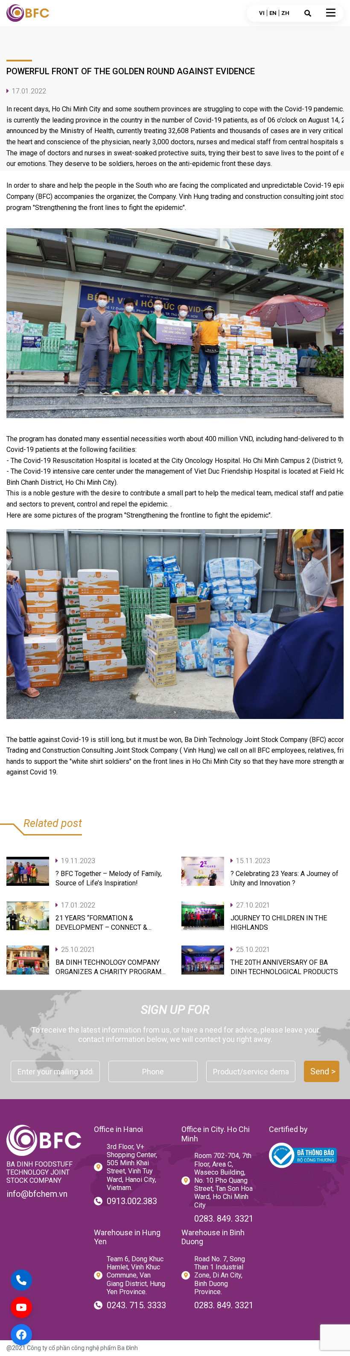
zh (285, 13)
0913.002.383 (132, 1201)
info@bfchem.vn (36, 1194)
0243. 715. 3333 (136, 1305)
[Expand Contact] (21, 1280)
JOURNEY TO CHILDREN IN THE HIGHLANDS (278, 922)
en (273, 13)
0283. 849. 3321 (224, 1218)
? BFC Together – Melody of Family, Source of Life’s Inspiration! (108, 878)
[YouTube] (21, 1307)
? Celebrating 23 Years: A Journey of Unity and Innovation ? (284, 878)
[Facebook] (21, 1334)
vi (262, 13)
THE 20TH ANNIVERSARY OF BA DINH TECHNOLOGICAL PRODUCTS (284, 967)
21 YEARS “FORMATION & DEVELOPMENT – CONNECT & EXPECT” (101, 923)
